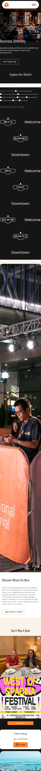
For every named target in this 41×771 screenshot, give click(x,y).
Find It (2, 88)
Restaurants (6, 100)
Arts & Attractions (9, 94)
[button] (20, 88)
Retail (16, 100)
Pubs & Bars (32, 97)
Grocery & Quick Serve (29, 94)
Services (24, 100)
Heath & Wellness (9, 97)
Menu (29, 4)
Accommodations (24, 91)
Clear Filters (4, 103)
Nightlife (22, 97)
